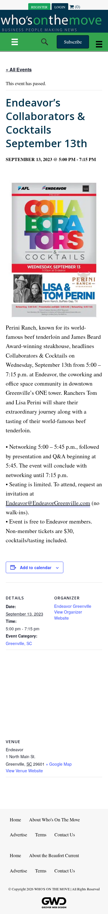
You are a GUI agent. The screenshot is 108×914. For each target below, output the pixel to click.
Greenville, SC (19, 643)
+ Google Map (59, 764)
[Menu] (15, 42)
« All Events (19, 69)
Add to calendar (35, 567)
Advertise (18, 834)
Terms (40, 834)
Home (15, 819)
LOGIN (59, 7)
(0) (77, 6)
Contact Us (64, 834)
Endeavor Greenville (72, 606)
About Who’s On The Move (54, 819)
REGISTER (39, 7)
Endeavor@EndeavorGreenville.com (48, 503)
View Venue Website (24, 770)
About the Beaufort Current (54, 855)
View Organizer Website (68, 614)
